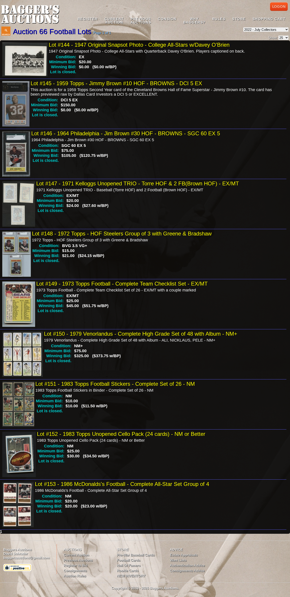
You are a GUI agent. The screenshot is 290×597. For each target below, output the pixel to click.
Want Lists (178, 560)
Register (88, 19)
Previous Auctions (78, 560)
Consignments (75, 571)
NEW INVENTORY (131, 576)
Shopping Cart (269, 19)
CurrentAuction (114, 20)
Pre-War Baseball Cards (136, 555)
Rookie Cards (127, 571)
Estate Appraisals (184, 555)
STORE (123, 549)
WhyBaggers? (194, 20)
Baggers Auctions (17, 549)
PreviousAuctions (140, 20)
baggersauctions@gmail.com (26, 558)
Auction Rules (75, 576)
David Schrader (15, 554)
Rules (219, 19)
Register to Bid (75, 565)
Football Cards (128, 560)
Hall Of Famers (128, 565)
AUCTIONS (73, 549)
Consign (167, 19)
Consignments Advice (187, 571)
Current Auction (76, 555)
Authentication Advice (187, 565)
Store (239, 19)
